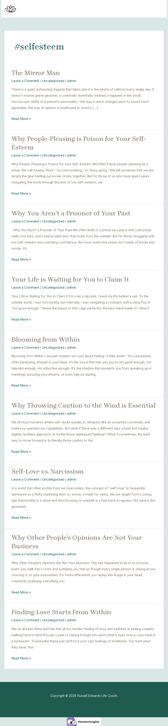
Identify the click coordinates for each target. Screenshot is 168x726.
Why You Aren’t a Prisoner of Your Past (70, 213)
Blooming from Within (45, 339)
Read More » (21, 118)
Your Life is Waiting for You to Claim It (70, 279)
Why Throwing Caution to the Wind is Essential (83, 405)
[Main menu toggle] (158, 9)
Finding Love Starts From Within (61, 612)
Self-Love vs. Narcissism (47, 471)
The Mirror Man (35, 73)
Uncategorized (53, 81)
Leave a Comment (25, 81)
